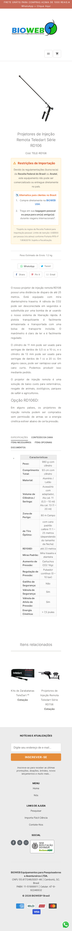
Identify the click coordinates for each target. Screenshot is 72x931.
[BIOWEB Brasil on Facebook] (13, 842)
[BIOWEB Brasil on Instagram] (19, 842)
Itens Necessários (21, 442)
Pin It (37, 274)
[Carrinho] (57, 54)
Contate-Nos (36, 824)
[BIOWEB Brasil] (34, 27)
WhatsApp (29, 266)
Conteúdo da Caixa (42, 437)
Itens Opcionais (43, 442)
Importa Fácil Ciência (36, 817)
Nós (36, 795)
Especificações (19, 437)
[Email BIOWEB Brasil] (26, 842)
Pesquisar (36, 810)
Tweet (47, 266)
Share (22, 274)
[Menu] (48, 54)
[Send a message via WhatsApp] (65, 924)
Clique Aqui (44, 6)
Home (36, 788)
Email (52, 274)
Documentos (18, 447)
